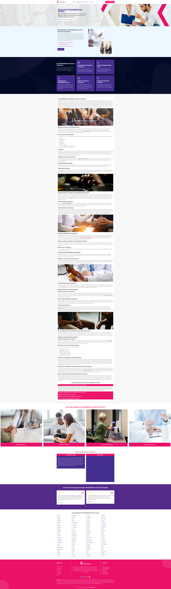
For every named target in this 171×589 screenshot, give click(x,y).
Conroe (59, 544)
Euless (73, 520)
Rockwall (103, 515)
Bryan (59, 532)
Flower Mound (74, 523)
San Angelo (103, 522)
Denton (59, 554)
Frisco (73, 528)
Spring (103, 533)
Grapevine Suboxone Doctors (149, 444)
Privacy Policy (59, 573)
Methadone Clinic (59, 566)
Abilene (59, 515)
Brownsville (60, 530)
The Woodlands (104, 544)
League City (89, 517)
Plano (88, 552)
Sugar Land (103, 535)
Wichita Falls (104, 554)
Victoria (103, 547)
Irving (73, 547)
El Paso (73, 518)
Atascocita (59, 522)
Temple (103, 537)
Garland (73, 532)
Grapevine (74, 537)
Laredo (88, 515)
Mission (88, 535)
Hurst (73, 545)
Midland (88, 533)
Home (74, 1)
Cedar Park (59, 539)
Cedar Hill (59, 537)
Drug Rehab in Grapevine (21, 444)
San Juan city (104, 525)
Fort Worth (74, 525)
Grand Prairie (74, 535)
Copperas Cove (60, 547)
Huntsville (74, 544)
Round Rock (104, 518)
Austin (59, 523)
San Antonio (104, 523)
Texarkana (103, 539)
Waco (102, 549)
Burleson (59, 533)
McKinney (88, 530)
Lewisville (88, 520)
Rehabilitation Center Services (81, 1)
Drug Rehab (59, 568)
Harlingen (74, 540)
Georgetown (74, 533)
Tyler (102, 545)
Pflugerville (89, 549)
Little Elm (88, 522)
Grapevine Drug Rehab (63, 44)
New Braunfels (89, 540)
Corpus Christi (60, 549)
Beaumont (59, 527)
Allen (58, 517)
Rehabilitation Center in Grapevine (65, 42)
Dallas (59, 550)
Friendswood (74, 527)
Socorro (103, 532)
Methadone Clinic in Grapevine (107, 444)
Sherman (103, 530)
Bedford (59, 528)
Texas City (103, 540)
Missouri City (89, 539)
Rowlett (103, 520)
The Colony (103, 542)
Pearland (88, 547)
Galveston (74, 530)
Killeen (73, 550)
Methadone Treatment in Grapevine (66, 46)
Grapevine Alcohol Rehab (64, 444)
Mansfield (88, 527)
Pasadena (88, 545)
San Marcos (104, 527)
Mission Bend (89, 537)
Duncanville (74, 515)
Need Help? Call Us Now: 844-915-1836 (65, 19)
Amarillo (59, 518)
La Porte (73, 554)
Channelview (60, 540)
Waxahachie (104, 550)
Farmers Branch (75, 522)
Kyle (73, 552)
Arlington (59, 520)
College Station (60, 542)
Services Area (59, 571)
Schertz (103, 528)
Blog (58, 575)
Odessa (88, 544)
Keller (73, 549)
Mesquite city (89, 532)
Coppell (59, 545)
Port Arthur (89, 554)
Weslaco (103, 552)
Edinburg (73, 517)
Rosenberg (103, 517)
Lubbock (88, 525)
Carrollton (59, 535)
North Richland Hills (90, 542)
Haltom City (74, 539)
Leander (88, 518)
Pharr (88, 550)
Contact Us (91, 1)
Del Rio (59, 552)
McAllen (88, 528)
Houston (73, 542)
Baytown (59, 525)
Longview (88, 523)
